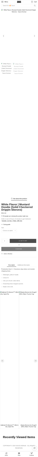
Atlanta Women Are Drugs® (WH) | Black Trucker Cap (28, 425)
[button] (4, 2)
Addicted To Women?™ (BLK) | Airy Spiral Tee (10, 425)
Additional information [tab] (23, 265)
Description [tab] (11, 265)
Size (2, 227)
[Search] (35, 5)
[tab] (11, 265)
